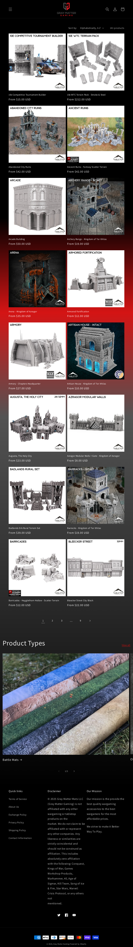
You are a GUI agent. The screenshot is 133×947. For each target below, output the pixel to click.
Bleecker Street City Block (80, 600)
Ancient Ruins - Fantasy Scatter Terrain (87, 167)
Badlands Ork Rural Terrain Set (24, 528)
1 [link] (43, 620)
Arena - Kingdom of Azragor (23, 311)
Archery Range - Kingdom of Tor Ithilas (87, 239)
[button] (10, 9)
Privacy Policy (16, 822)
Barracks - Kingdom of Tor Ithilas (84, 528)
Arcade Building (17, 239)
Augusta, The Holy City (20, 456)
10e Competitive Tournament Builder (27, 94)
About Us (14, 806)
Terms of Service (18, 799)
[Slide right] (74, 771)
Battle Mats (11, 760)
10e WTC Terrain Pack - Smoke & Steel (86, 94)
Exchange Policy (17, 814)
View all (126, 645)
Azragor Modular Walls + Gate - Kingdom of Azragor (93, 456)
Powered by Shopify (78, 944)
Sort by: (72, 28)
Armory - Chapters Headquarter (24, 383)
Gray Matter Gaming (61, 944)
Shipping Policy (17, 830)
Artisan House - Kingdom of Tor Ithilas (86, 383)
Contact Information (20, 838)
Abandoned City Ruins (20, 167)
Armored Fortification (78, 311)
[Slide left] (59, 771)
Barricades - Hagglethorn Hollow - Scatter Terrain (34, 600)
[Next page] (90, 621)
